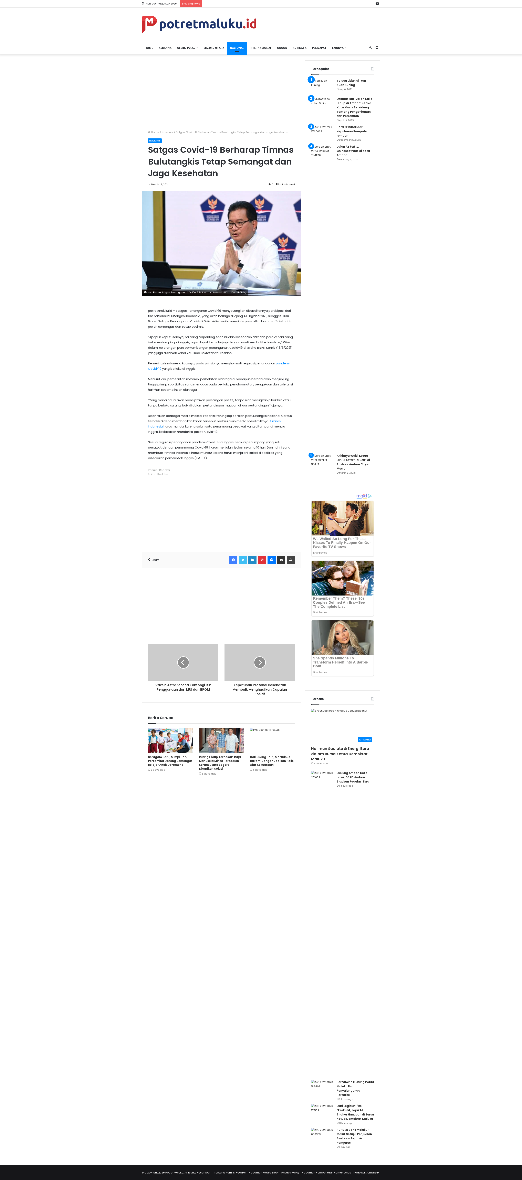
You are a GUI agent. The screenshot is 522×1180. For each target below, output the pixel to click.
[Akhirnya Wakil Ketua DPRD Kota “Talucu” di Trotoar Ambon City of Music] (322, 461)
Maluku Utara (213, 48)
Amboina (165, 48)
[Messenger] (272, 560)
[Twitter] (243, 560)
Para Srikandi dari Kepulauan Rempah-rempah (352, 131)
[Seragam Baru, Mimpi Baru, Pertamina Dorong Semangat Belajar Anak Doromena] (170, 740)
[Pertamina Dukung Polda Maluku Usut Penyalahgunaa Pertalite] (322, 1087)
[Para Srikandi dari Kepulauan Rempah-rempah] (322, 132)
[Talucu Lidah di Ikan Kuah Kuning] (322, 86)
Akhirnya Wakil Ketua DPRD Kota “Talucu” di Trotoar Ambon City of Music (353, 462)
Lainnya (338, 48)
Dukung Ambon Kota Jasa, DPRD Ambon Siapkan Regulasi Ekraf (353, 777)
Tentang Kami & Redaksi (230, 1172)
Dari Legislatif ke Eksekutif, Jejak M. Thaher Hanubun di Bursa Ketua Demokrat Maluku (355, 1112)
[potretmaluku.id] (199, 24)
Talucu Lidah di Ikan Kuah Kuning (351, 83)
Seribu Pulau (186, 48)
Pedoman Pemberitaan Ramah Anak (326, 1172)
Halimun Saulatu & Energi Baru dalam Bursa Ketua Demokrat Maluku (340, 753)
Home (149, 48)
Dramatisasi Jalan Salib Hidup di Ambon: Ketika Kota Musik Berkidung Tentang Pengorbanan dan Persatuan (355, 107)
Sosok (282, 48)
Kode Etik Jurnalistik (366, 1172)
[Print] (291, 560)
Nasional (237, 48)
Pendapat (319, 48)
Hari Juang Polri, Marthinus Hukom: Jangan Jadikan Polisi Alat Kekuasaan (272, 761)
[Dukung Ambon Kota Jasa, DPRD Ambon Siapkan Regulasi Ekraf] (322, 924)
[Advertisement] (221, 89)
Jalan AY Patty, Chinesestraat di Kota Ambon (353, 151)
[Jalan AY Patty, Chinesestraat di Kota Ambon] (322, 298)
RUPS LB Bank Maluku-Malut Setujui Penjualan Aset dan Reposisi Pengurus (354, 1136)
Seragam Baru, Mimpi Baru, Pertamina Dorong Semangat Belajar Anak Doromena (170, 761)
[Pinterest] (262, 560)
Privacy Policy (290, 1172)
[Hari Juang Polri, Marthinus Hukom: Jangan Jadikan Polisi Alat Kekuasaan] (272, 740)
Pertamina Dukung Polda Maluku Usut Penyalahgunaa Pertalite (355, 1088)
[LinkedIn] (252, 560)
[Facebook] (233, 560)
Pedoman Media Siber (264, 1172)
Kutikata (299, 48)
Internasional (260, 48)
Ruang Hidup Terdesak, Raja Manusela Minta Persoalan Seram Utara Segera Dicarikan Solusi (220, 763)
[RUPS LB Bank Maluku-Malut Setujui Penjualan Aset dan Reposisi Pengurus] (322, 1135)
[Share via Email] (281, 560)
